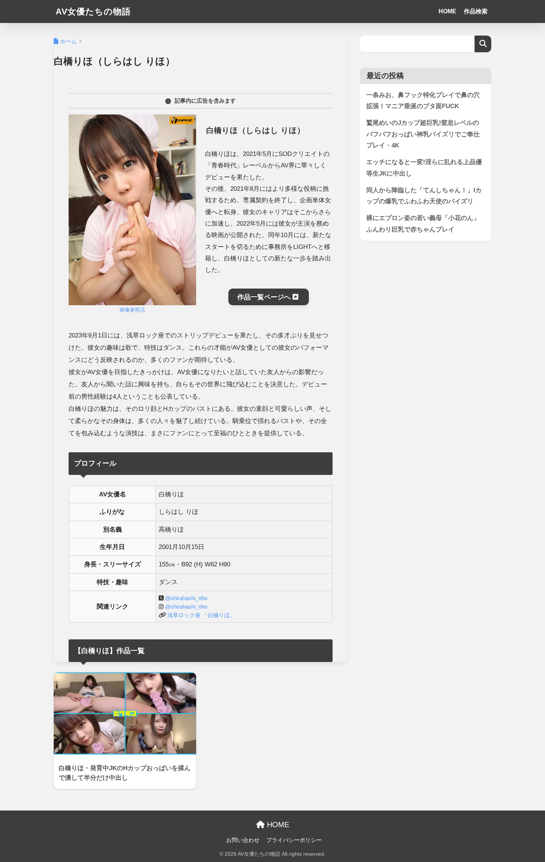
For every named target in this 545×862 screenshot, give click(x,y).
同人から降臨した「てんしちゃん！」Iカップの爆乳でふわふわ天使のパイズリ (424, 196)
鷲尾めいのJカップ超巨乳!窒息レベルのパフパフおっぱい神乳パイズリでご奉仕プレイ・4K (423, 134)
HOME (447, 11)
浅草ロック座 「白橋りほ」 (201, 615)
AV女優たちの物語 (93, 11)
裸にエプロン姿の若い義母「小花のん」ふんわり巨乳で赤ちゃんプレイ (423, 223)
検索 (483, 44)
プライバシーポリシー (294, 840)
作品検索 (476, 11)
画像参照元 (132, 310)
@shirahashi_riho (186, 598)
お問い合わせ (243, 840)
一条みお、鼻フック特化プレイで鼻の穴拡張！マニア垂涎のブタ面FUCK (423, 100)
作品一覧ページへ (265, 297)
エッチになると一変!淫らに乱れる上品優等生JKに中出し (424, 168)
